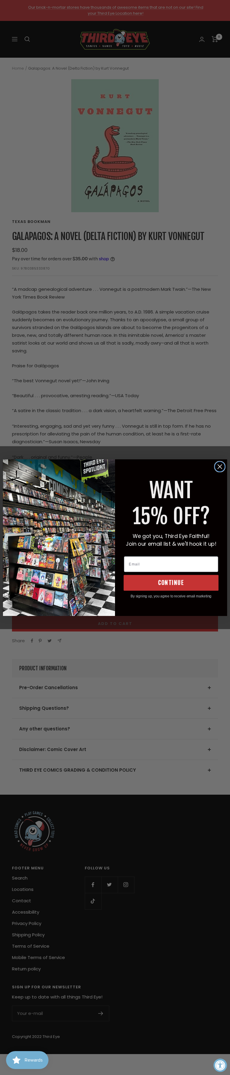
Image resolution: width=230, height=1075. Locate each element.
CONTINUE (171, 582)
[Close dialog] (220, 466)
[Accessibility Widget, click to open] (220, 1065)
